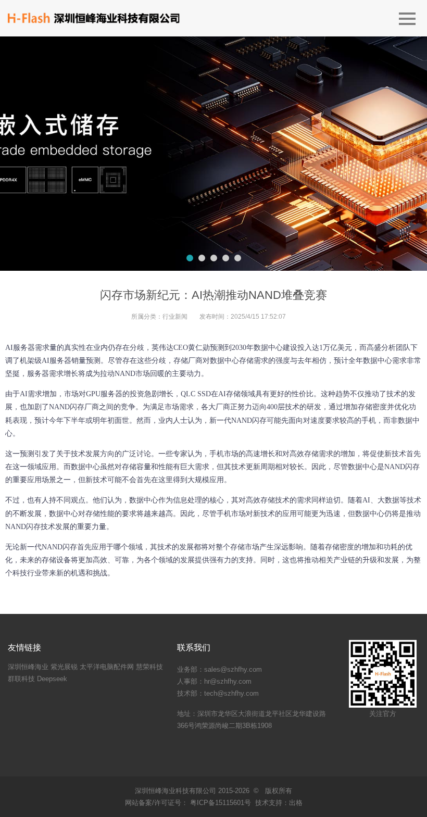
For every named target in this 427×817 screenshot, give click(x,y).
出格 (296, 803)
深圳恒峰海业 (28, 667)
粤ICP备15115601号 (219, 803)
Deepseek (52, 679)
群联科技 (21, 679)
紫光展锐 (64, 667)
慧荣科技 (149, 667)
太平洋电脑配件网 (107, 667)
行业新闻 (174, 316)
